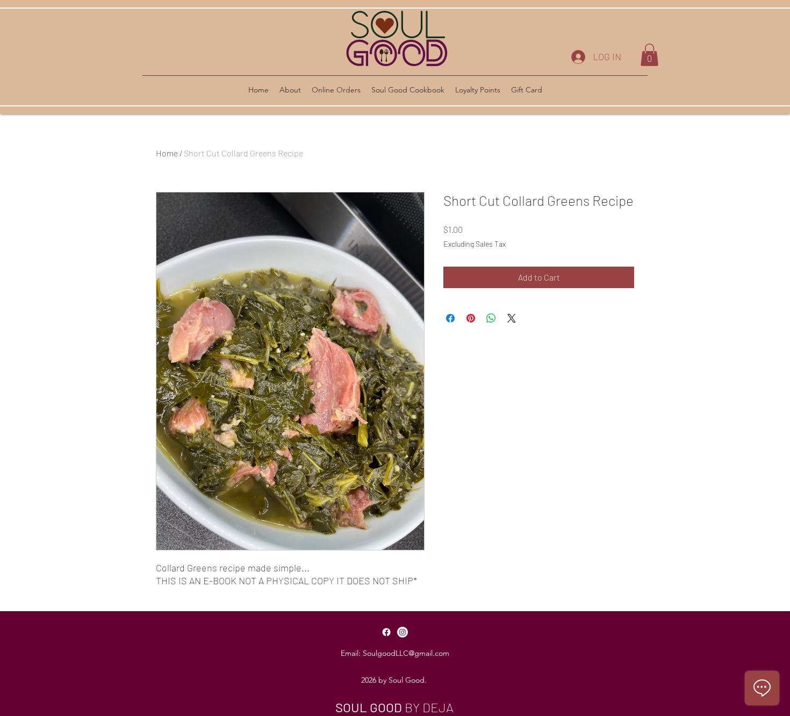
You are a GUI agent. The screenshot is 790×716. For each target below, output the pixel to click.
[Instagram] (402, 632)
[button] (649, 55)
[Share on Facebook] (450, 318)
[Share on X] (511, 318)
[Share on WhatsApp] (491, 318)
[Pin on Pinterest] (470, 318)
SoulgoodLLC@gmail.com (406, 653)
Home (167, 153)
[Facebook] (386, 632)
